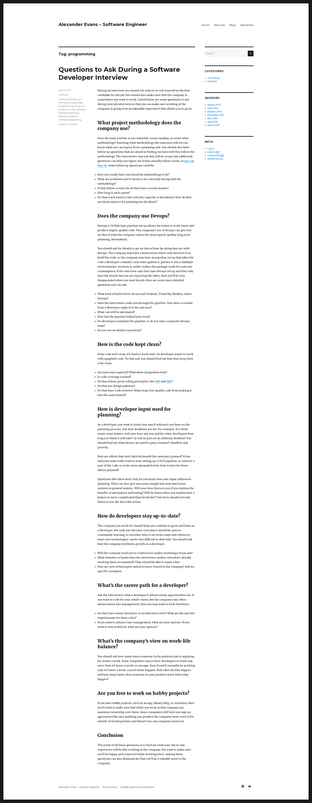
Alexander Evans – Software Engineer (102, 24)
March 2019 (213, 125)
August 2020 (214, 104)
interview (72, 99)
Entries (213, 152)
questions (79, 106)
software (81, 109)
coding (62, 99)
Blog (232, 25)
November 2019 (215, 115)
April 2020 (213, 108)
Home (205, 25)
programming (65, 106)
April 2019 (212, 121)
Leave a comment (68, 124)
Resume (219, 25)
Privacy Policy (110, 787)
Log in (210, 148)
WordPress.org (215, 158)
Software (63, 94)
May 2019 (212, 118)
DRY (168, 381)
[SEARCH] (251, 53)
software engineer (68, 116)
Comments (215, 155)
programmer (76, 102)
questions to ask (67, 109)
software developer (68, 113)
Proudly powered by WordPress (137, 787)
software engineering (69, 119)
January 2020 (214, 111)
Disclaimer (247, 25)
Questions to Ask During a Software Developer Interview (119, 73)
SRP (157, 381)
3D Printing (213, 78)
